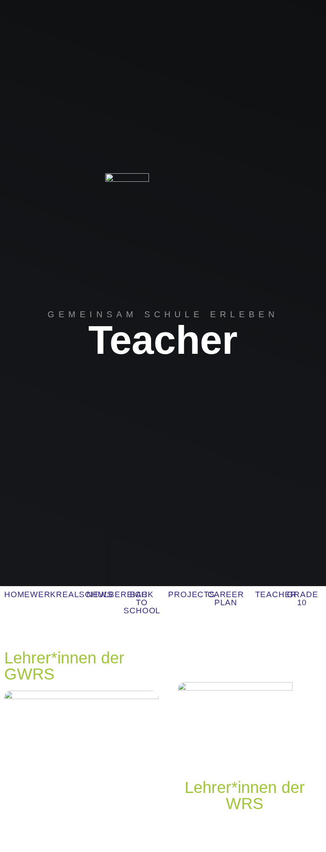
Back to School (142, 602)
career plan (226, 598)
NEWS (99, 594)
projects (191, 594)
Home (17, 594)
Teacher (276, 594)
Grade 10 (302, 598)
